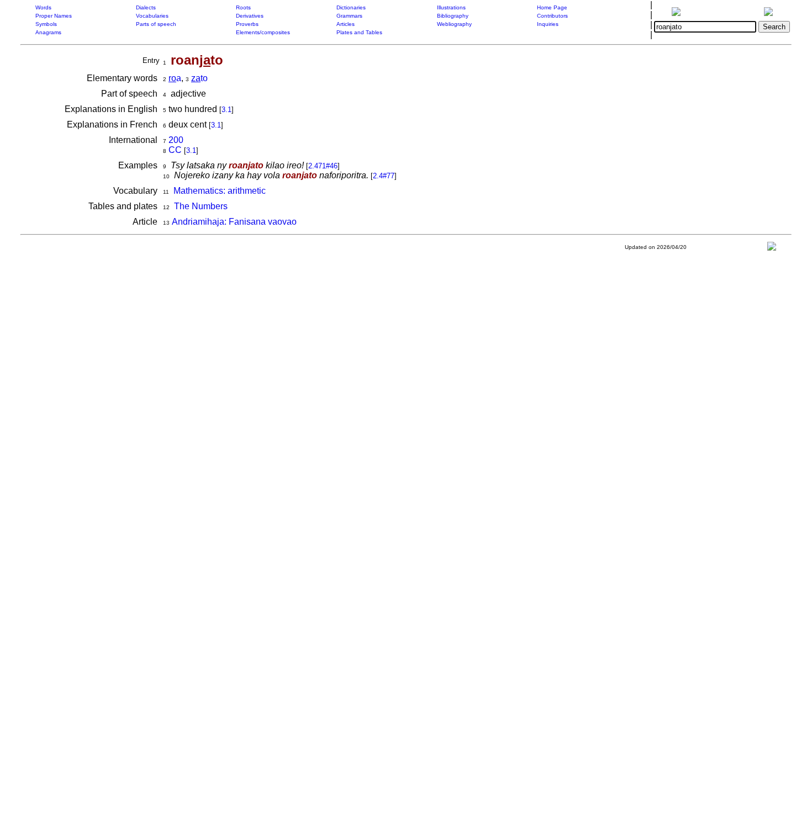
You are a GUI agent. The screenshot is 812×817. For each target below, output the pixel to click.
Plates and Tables (359, 32)
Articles (345, 24)
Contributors (552, 16)
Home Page (552, 7)
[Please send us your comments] (771, 249)
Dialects (146, 7)
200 (175, 140)
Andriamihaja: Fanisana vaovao (234, 221)
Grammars (349, 16)
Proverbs (247, 24)
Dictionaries (351, 7)
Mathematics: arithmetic (219, 190)
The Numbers (201, 206)
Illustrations (451, 7)
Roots (243, 7)
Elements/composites (263, 32)
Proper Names (53, 16)
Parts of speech (156, 24)
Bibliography (452, 16)
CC (175, 150)
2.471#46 (323, 166)
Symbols (46, 24)
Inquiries (547, 24)
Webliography (454, 24)
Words (43, 7)
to (199, 78)
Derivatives (249, 16)
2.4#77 (383, 176)
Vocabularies (152, 16)
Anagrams (48, 32)
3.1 (226, 109)
